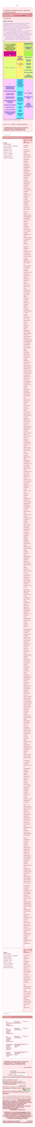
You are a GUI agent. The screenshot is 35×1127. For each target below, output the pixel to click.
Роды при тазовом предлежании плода (9, 1054)
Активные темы (7, 18)
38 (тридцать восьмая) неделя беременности (9, 1031)
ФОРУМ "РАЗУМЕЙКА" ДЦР (21, 14)
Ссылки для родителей (10, 1121)
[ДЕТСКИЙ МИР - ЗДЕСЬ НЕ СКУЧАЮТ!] (21, 1081)
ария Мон (5, 1093)
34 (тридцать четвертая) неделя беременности (9, 1039)
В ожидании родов (19, 129)
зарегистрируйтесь (22, 124)
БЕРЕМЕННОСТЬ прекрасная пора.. (18, 1045)
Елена (5, 142)
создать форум (27, 1067)
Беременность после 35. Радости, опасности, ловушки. (9, 1047)
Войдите (14, 124)
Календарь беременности (17, 1022)
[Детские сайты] (19, 1121)
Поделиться (27, 140)
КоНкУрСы (10, 14)
